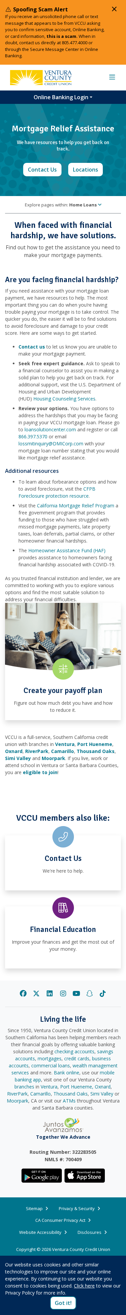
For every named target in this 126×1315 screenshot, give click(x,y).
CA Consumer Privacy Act (60, 1220)
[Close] (114, 9)
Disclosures (89, 1232)
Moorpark (17, 1101)
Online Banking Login (61, 97)
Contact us (31, 346)
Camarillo (40, 1093)
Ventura (49, 1086)
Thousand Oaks (70, 1093)
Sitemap (34, 1208)
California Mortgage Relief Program (75, 505)
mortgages (49, 1058)
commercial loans (50, 1065)
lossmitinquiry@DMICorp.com (50, 443)
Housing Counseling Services (64, 398)
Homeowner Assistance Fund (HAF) (67, 550)
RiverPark (17, 1093)
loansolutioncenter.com (50, 429)
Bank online (66, 1072)
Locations (88, 169)
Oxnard (103, 1086)
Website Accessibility (40, 1232)
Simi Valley (101, 1093)
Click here (84, 1285)
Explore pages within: (61, 205)
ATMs (69, 1101)
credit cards (76, 1058)
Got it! (63, 1303)
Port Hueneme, (76, 1086)
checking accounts (74, 1051)
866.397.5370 (32, 436)
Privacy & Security (77, 1208)
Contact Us (44, 169)
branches (24, 1086)
